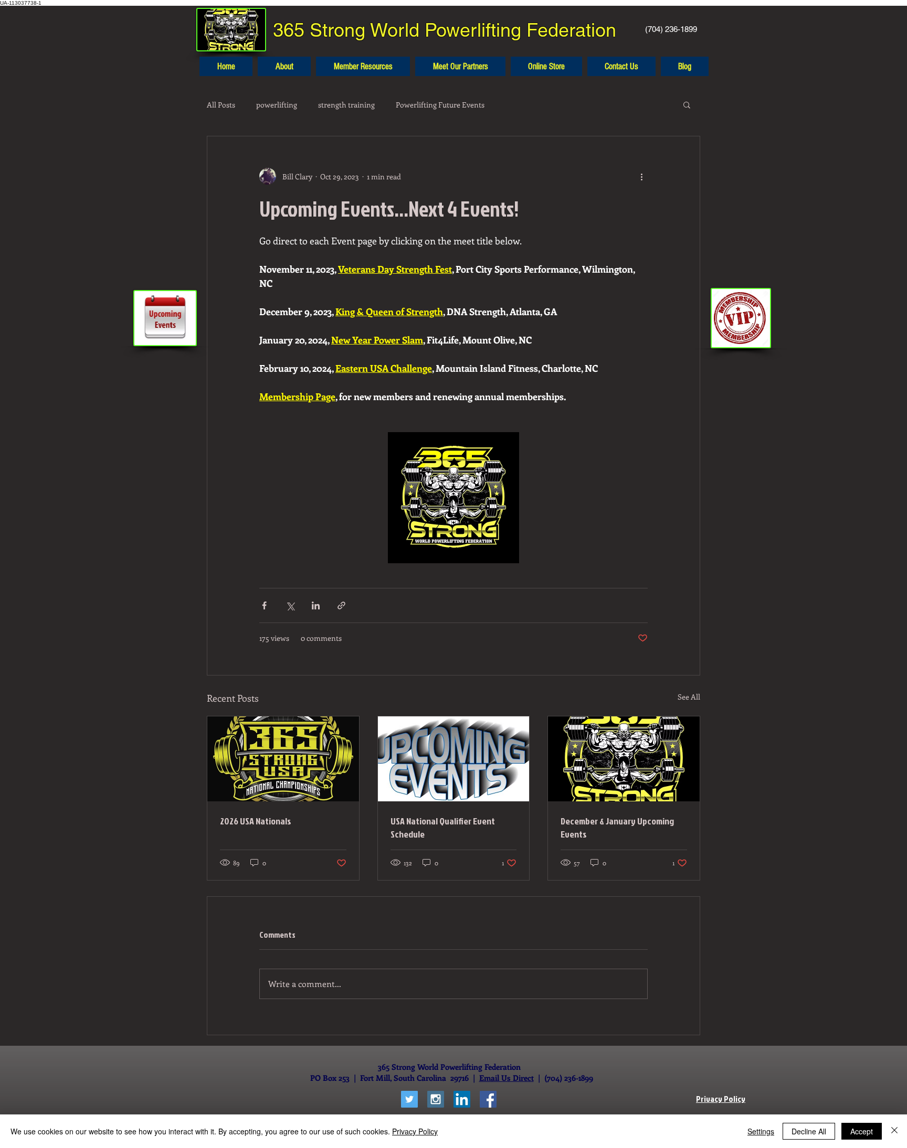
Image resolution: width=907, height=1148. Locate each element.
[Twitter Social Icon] (409, 1099)
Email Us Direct (506, 1077)
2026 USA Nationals (255, 821)
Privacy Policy (415, 1131)
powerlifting (276, 105)
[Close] (894, 1131)
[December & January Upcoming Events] (624, 758)
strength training (346, 105)
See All (689, 697)
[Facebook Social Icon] (488, 1099)
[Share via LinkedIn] (316, 605)
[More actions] (641, 176)
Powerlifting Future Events (440, 105)
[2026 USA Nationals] (283, 758)
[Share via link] (341, 605)
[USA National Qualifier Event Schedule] (454, 758)
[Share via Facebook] (264, 605)
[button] (687, 104)
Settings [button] (760, 1131)
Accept (861, 1131)
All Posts (221, 105)
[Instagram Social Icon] (435, 1099)
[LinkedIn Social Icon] (462, 1099)
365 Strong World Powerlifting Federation (444, 30)
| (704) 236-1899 (563, 1077)
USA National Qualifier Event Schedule (443, 827)
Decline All (809, 1131)
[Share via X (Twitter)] (290, 605)
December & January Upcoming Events (617, 827)
